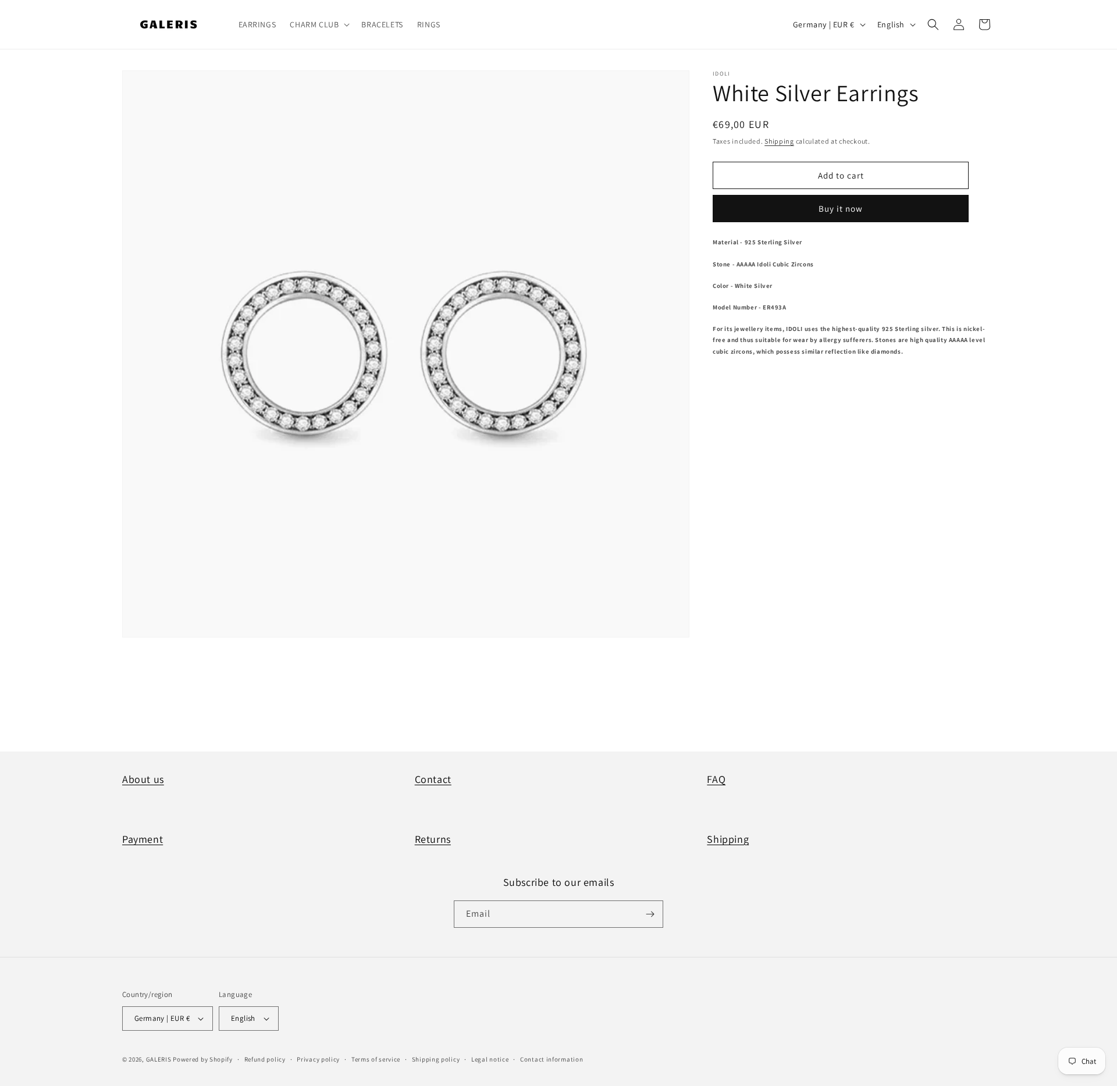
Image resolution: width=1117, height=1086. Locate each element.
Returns (433, 839)
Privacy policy (318, 1059)
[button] (318, 24)
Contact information (551, 1059)
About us (143, 779)
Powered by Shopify (203, 1059)
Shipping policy (436, 1059)
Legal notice (489, 1059)
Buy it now (841, 208)
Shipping (779, 141)
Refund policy (265, 1059)
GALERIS (159, 1059)
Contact (433, 779)
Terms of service (375, 1059)
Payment (142, 839)
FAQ (716, 779)
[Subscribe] (650, 914)
